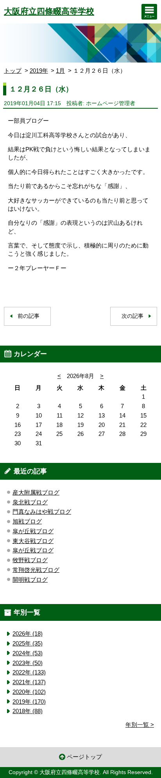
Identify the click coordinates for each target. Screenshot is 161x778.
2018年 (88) (28, 711)
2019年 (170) (29, 701)
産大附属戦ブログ (36, 492)
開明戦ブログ (30, 579)
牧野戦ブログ (30, 560)
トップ (12, 70)
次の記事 (132, 316)
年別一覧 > (139, 724)
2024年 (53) (28, 653)
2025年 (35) (28, 643)
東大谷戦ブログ (33, 541)
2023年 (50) (28, 663)
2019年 (39, 70)
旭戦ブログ (27, 521)
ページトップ (84, 756)
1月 (60, 70)
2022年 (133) (29, 672)
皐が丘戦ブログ (33, 531)
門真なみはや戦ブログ (42, 511)
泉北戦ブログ (30, 502)
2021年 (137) (29, 682)
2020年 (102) (29, 691)
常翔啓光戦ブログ (36, 569)
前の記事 (28, 316)
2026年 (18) (28, 633)
